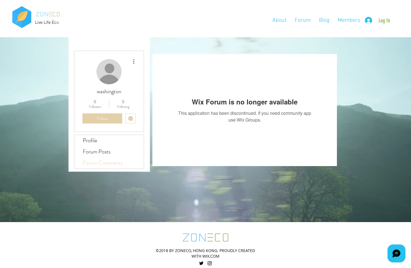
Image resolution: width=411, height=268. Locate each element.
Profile (90, 140)
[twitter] (201, 263)
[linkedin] (209, 263)
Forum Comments (103, 163)
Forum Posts (96, 152)
